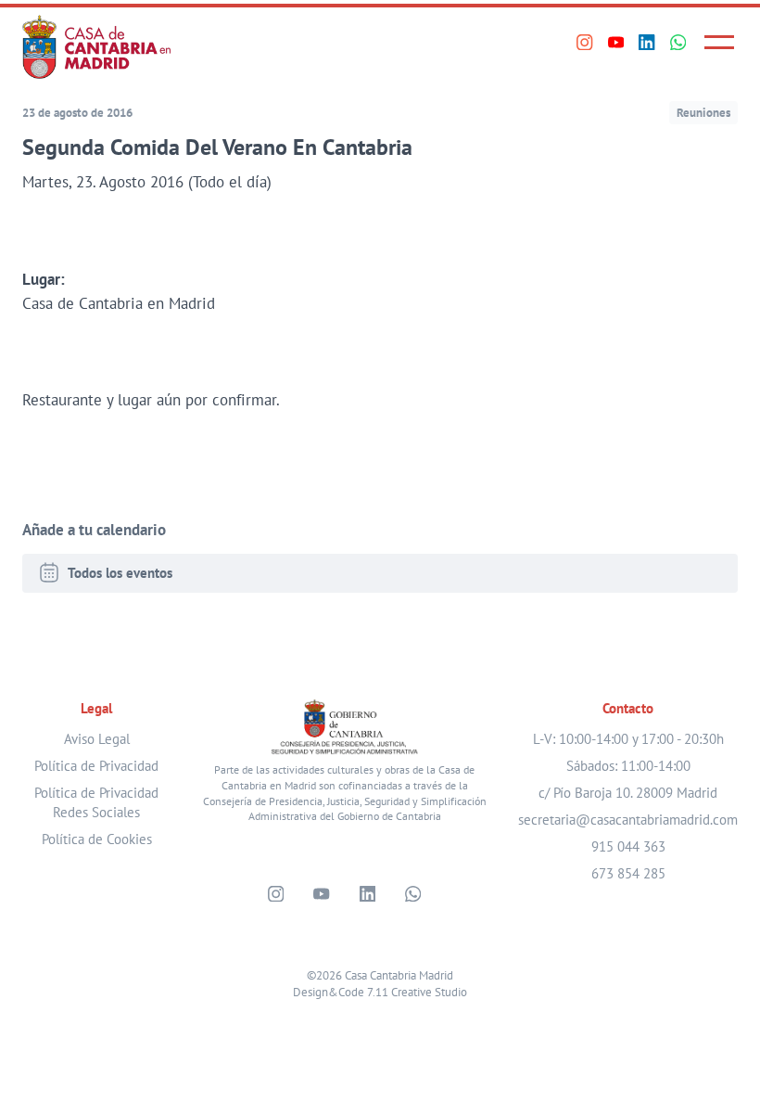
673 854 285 (628, 873)
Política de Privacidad (96, 766)
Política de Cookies (97, 839)
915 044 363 (628, 846)
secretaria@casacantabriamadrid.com (628, 819)
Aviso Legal (97, 739)
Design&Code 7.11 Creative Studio (380, 991)
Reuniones (703, 112)
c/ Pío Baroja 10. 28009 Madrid (627, 792)
